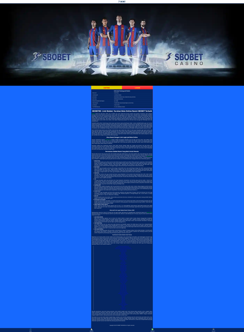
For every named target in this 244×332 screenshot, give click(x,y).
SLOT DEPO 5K (123, 289)
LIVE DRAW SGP (123, 274)
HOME (30, 331)
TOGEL (123, 260)
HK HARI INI (123, 254)
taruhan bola (108, 139)
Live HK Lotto (123, 303)
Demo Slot (123, 253)
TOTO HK (123, 264)
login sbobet (149, 212)
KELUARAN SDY (123, 249)
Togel (123, 306)
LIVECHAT (213, 331)
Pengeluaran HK (123, 258)
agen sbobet (149, 156)
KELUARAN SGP (123, 251)
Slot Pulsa (123, 309)
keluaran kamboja (123, 292)
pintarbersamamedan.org (123, 246)
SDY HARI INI (123, 286)
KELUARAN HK (123, 268)
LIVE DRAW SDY (123, 259)
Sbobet (93, 113)
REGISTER (91, 331)
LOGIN (137, 88)
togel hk (123, 295)
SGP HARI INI (123, 257)
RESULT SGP (123, 282)
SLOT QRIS (123, 262)
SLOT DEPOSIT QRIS (123, 280)
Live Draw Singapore (123, 304)
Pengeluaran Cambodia (123, 293)
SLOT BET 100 (123, 287)
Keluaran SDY (123, 308)
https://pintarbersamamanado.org (123, 247)
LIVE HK (123, 283)
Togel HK (123, 302)
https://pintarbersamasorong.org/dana (123, 248)
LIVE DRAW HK (123, 263)
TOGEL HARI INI (123, 265)
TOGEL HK (123, 272)
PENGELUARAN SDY (123, 256)
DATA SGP (123, 252)
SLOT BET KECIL (123, 281)
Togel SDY (123, 305)
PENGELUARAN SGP (123, 276)
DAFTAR (107, 88)
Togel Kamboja (123, 294)
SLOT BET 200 (123, 288)
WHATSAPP (153, 331)
